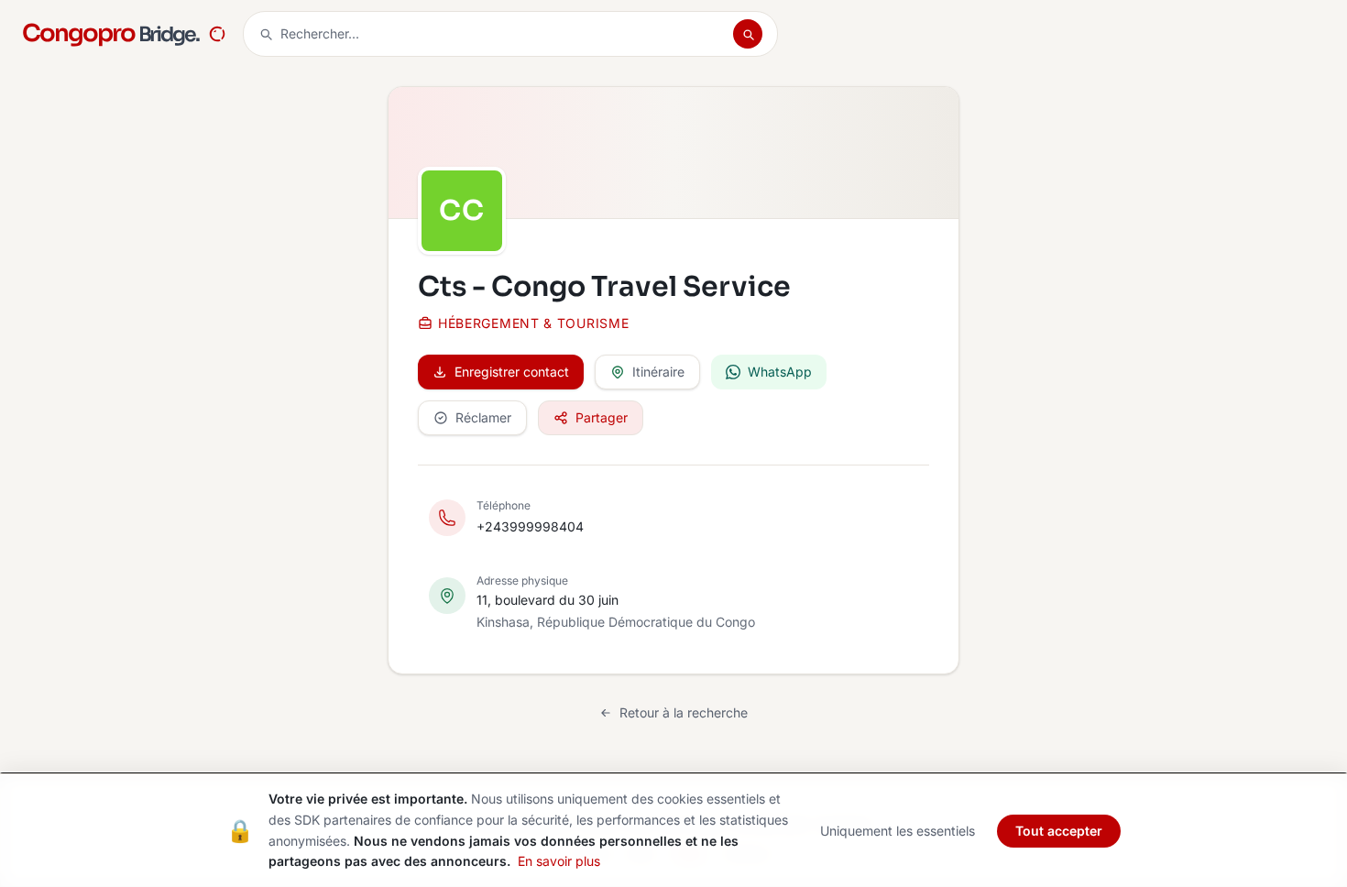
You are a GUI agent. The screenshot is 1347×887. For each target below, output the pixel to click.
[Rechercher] (747, 34)
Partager (601, 417)
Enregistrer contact (511, 371)
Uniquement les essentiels (897, 830)
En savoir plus (559, 861)
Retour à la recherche (683, 712)
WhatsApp (780, 371)
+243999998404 (530, 526)
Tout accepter (1058, 830)
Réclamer (483, 417)
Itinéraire (658, 371)
